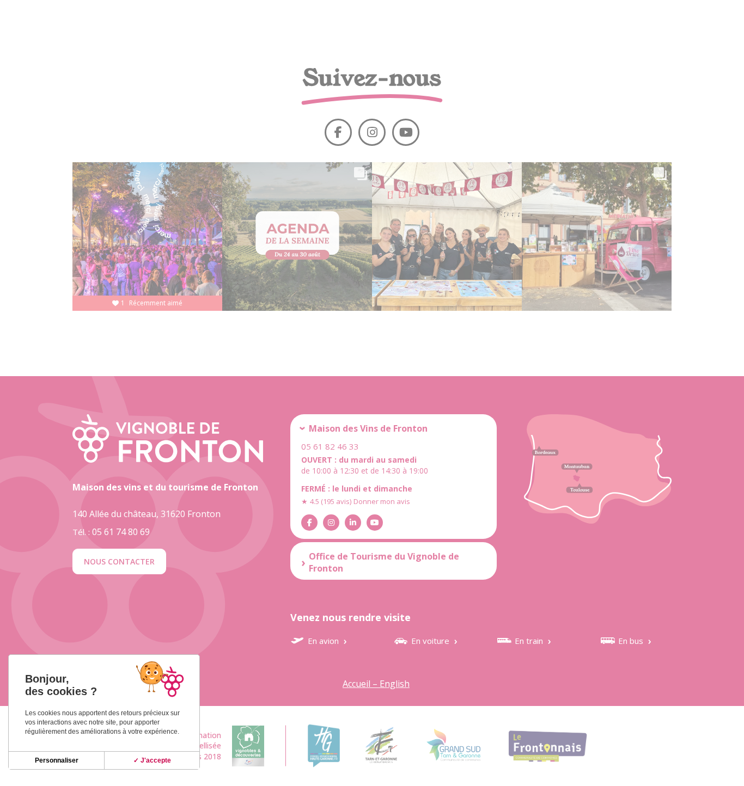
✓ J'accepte (152, 760)
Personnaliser (56, 760)
